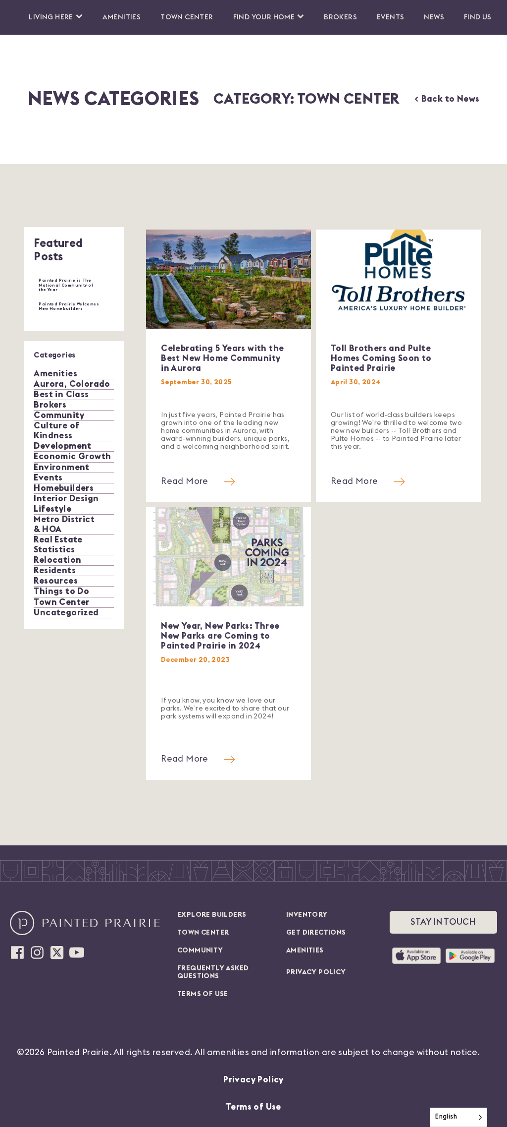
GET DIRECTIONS (316, 932)
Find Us (478, 17)
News (434, 17)
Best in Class (61, 394)
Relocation (57, 560)
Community (59, 415)
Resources (56, 581)
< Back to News (447, 99)
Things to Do (61, 591)
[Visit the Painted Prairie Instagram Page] (37, 952)
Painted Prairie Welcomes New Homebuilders (69, 306)
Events (390, 17)
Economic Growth (72, 456)
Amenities (121, 17)
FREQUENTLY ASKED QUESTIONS (213, 972)
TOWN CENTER (203, 932)
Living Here (51, 17)
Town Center (186, 17)
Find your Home (264, 17)
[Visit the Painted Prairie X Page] (57, 952)
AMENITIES (305, 950)
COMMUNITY (200, 950)
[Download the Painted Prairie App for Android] (470, 956)
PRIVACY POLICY (316, 972)
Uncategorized (66, 612)
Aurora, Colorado (72, 384)
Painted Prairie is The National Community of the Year (66, 285)
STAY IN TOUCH (443, 922)
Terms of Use (253, 1107)
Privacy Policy (253, 1079)
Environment (61, 467)
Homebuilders (64, 488)
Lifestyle (52, 509)
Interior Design (66, 498)
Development (62, 446)
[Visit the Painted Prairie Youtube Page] (76, 952)
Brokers (340, 17)
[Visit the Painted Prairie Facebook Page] (17, 952)
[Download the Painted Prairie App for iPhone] (416, 956)
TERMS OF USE (202, 994)
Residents (55, 570)
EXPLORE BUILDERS (211, 914)
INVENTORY (307, 914)
